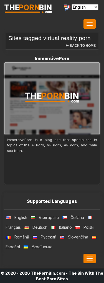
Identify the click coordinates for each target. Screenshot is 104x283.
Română (21, 237)
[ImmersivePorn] (52, 98)
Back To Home (82, 46)
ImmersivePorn (52, 58)
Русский (48, 237)
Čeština (77, 217)
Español (13, 246)
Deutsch (39, 227)
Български (49, 217)
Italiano (65, 227)
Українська (42, 246)
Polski (88, 227)
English (20, 217)
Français (13, 227)
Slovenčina (78, 237)
